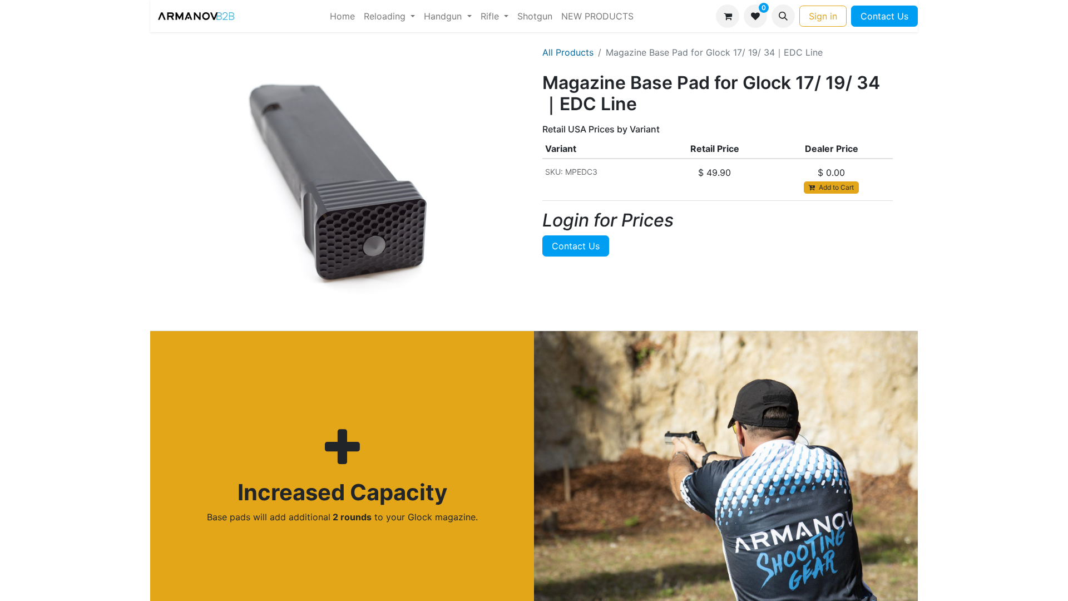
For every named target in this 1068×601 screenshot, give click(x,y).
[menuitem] (342, 16)
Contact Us (884, 16)
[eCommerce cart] (727, 16)
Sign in (823, 16)
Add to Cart (835, 187)
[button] (783, 16)
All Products (568, 52)
